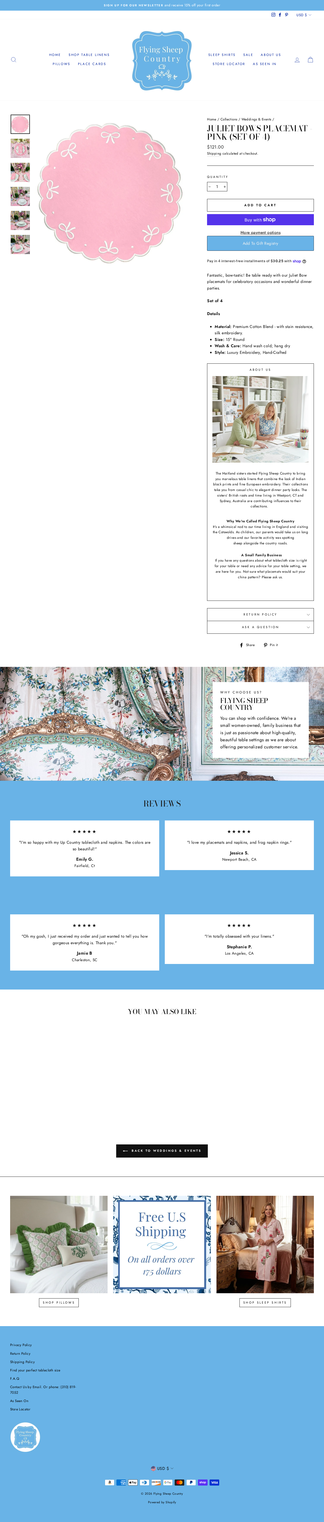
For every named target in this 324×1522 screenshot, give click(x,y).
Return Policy (260, 614)
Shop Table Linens (89, 54)
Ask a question (260, 627)
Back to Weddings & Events (165, 1150)
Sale (248, 54)
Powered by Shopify (162, 1502)
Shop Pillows (59, 1302)
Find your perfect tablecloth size (35, 1370)
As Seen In (265, 63)
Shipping (214, 153)
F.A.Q (14, 1378)
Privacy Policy (21, 1344)
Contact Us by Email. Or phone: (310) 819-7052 (43, 1389)
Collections (228, 119)
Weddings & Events (256, 119)
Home (55, 54)
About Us (271, 54)
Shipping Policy (22, 1361)
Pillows (61, 63)
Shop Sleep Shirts (265, 1302)
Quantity (218, 177)
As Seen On (19, 1400)
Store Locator (229, 63)
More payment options (260, 232)
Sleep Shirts (222, 54)
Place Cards (92, 63)
